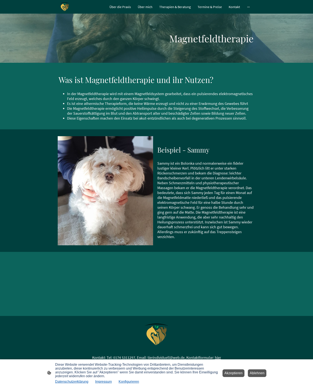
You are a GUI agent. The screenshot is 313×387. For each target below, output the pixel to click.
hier (218, 357)
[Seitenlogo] (65, 6)
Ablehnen (257, 373)
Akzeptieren (233, 373)
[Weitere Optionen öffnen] (248, 7)
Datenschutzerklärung (71, 381)
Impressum (103, 381)
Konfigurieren (129, 381)
